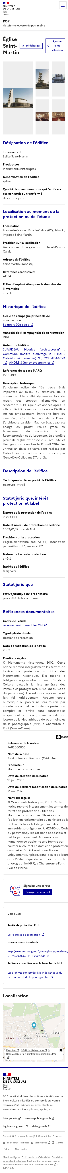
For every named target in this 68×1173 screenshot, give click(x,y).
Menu (63, 5)
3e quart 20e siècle (16, 324)
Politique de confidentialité (36, 1157)
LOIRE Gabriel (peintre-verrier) (34, 356)
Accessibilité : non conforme (18, 1136)
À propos (57, 1136)
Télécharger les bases (18, 1142)
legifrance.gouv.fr (14, 1126)
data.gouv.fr (39, 1126)
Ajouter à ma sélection (57, 45)
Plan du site (21, 1149)
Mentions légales (11, 1157)
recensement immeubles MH (23, 625)
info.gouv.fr (10, 1118)
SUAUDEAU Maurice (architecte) (29, 349)
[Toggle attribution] (61, 1050)
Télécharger (33, 46)
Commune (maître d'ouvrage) (25, 354)
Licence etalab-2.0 (43, 1164)
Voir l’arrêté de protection (23, 935)
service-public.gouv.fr (38, 1118)
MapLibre (11, 1050)
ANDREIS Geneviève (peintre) (29, 362)
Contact (42, 1136)
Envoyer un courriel (38, 892)
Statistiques (41, 1142)
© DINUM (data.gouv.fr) (32, 1050)
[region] (34, 1032)
